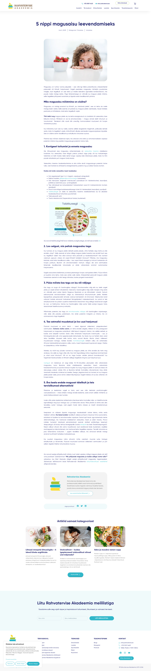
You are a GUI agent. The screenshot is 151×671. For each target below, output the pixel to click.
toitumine (89, 30)
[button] (80, 493)
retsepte (83, 424)
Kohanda (10, 663)
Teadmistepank (127, 8)
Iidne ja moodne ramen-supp (107, 550)
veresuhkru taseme (92, 151)
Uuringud (47, 363)
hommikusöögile (79, 341)
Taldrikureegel (53, 191)
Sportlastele (115, 8)
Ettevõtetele (97, 8)
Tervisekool (87, 8)
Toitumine (80, 30)
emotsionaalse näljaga (77, 311)
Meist (136, 8)
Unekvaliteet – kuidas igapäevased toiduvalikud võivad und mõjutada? (75, 552)
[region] (22, 654)
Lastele (106, 8)
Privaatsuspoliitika (11, 659)
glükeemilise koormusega (68, 178)
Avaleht (79, 8)
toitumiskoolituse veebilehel (97, 461)
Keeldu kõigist (21, 663)
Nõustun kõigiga (33, 663)
